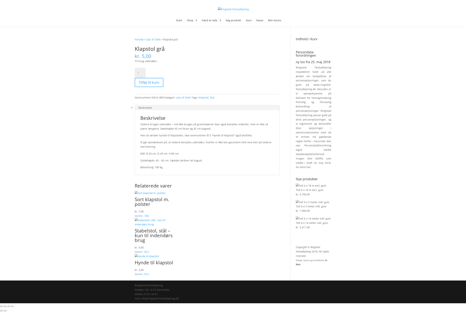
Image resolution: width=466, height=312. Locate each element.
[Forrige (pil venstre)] (1, 310)
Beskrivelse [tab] (145, 107)
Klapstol (203, 97)
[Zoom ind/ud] (1, 306)
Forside (139, 39)
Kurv (249, 20)
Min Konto (274, 20)
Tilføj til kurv (149, 82)
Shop (190, 20)
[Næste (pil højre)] (5, 310)
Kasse (259, 20)
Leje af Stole (153, 39)
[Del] (8, 306)
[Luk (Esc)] (12, 306)
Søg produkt (233, 20)
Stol (212, 97)
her (309, 167)
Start (179, 20)
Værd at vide (209, 20)
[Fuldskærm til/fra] (5, 306)
